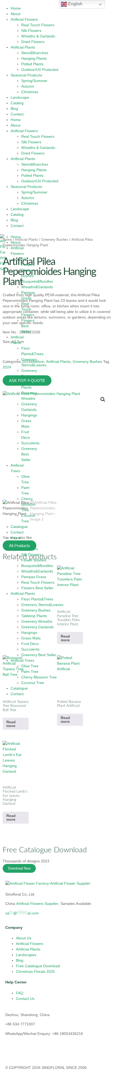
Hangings (29, 415)
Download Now (19, 868)
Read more (11, 724)
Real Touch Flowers (37, 25)
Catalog (17, 103)
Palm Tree (29, 671)
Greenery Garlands (37, 627)
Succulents (30, 443)
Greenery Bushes (36, 610)
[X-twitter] (55, 1052)
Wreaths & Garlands (38, 36)
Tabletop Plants (34, 616)
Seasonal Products (26, 75)
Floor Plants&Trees (37, 599)
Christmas (29, 92)
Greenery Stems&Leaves (42, 605)
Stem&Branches (34, 53)
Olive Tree (29, 666)
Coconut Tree (32, 683)
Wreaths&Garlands (37, 287)
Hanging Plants (34, 58)
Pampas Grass (33, 577)
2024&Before (33, 361)
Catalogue (19, 526)
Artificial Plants (23, 47)
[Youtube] (26, 1052)
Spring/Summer (34, 81)
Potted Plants (32, 64)
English (74, 4)
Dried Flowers (33, 42)
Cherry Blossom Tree (28, 504)
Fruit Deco (30, 644)
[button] (103, 399)
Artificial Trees (22, 660)
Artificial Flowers (24, 19)
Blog (14, 108)
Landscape (20, 97)
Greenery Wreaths (36, 621)
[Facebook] (40, 1052)
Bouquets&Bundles (37, 281)
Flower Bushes (33, 560)
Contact (17, 114)
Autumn (27, 86)
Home (16, 8)
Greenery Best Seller (38, 655)
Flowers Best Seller (27, 326)
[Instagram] (12, 1052)
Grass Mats (31, 638)
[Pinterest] (69, 1052)
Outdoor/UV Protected (39, 69)
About (15, 14)
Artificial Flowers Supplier (37, 903)
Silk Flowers (31, 30)
